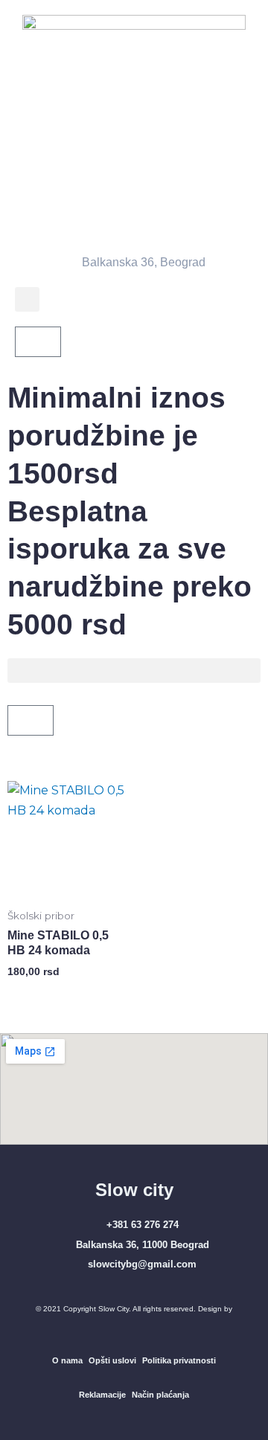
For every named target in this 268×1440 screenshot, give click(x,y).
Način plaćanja (160, 1394)
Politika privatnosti (179, 1360)
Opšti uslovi (112, 1360)
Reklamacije (102, 1394)
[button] (27, 299)
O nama (67, 1360)
